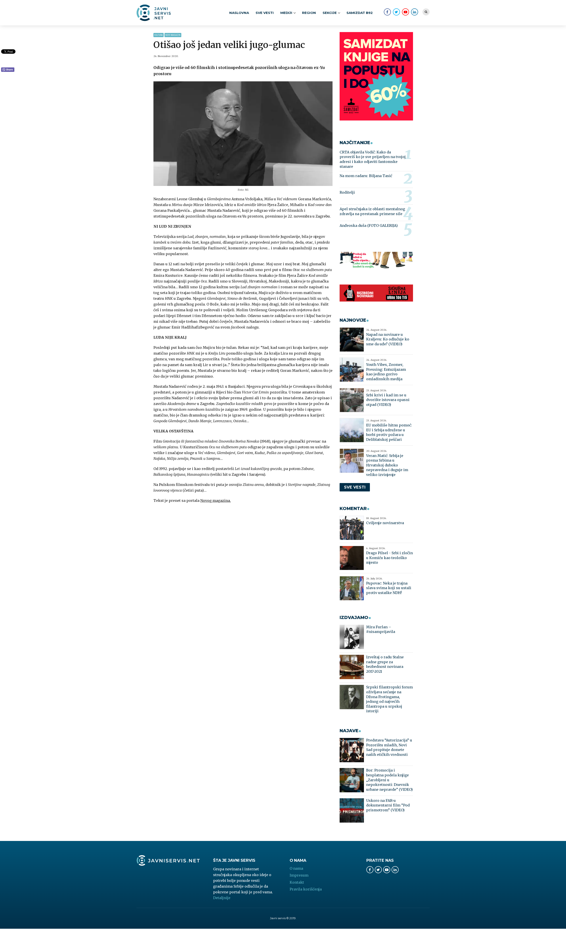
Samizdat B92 (359, 13)
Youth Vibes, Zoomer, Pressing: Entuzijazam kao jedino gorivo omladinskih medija (386, 371)
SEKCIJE (330, 13)
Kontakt (297, 882)
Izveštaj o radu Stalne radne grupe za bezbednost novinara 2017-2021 (385, 664)
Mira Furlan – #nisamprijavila (380, 629)
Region (309, 13)
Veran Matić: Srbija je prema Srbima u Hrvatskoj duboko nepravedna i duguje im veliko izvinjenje (387, 465)
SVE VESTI (265, 13)
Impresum (299, 875)
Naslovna (239, 13)
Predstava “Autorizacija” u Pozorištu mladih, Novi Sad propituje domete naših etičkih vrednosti (389, 747)
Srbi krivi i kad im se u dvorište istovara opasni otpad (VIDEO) (387, 400)
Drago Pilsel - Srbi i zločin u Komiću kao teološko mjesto (389, 558)
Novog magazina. (215, 500)
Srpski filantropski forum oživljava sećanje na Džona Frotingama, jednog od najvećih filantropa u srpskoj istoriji (389, 699)
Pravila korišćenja (306, 889)
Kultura (158, 35)
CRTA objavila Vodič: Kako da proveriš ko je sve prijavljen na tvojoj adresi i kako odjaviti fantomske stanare (373, 159)
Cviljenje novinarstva (385, 523)
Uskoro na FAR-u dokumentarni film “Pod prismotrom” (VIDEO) (388, 805)
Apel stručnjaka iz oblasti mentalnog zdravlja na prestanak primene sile (372, 211)
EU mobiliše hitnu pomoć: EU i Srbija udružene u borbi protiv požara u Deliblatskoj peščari (389, 432)
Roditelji (347, 192)
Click (7, 69)
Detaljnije (221, 898)
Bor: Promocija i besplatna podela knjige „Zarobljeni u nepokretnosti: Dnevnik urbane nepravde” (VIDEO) (389, 779)
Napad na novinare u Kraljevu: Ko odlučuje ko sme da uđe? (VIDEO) (387, 339)
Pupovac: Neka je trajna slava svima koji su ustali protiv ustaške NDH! (388, 588)
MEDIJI (286, 13)
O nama (296, 868)
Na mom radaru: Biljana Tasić (366, 176)
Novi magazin (172, 35)
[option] (243, 133)
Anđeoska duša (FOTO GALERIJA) (369, 225)
